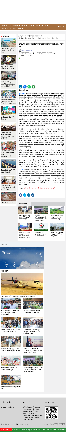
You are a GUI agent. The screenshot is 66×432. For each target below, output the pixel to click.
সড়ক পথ (23, 25)
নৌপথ (36, 25)
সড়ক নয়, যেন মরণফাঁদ (7, 202)
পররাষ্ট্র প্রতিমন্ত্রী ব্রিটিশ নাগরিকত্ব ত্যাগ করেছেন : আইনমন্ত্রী (10, 330)
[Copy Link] (33, 86)
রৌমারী (21, 170)
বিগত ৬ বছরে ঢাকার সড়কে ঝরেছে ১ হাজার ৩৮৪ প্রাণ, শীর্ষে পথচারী (8, 66)
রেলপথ (30, 25)
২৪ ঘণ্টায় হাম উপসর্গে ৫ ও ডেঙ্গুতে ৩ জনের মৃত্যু (9, 369)
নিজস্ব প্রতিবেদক (27, 50)
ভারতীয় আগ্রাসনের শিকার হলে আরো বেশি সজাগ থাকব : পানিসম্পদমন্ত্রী (10, 312)
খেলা (10, 28)
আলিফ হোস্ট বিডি (59, 424)
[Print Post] (20, 86)
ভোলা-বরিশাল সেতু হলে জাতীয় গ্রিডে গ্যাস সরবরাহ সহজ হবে (8, 171)
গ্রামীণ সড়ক (30, 36)
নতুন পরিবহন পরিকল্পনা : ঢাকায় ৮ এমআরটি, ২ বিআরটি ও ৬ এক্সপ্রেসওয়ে (8, 101)
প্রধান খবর (8, 25)
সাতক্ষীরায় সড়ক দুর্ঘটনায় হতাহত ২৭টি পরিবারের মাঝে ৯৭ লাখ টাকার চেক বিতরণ (41, 218)
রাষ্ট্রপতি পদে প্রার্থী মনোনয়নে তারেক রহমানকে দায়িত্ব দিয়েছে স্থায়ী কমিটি (7, 135)
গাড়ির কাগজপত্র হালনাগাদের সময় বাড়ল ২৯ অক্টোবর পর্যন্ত (41, 234)
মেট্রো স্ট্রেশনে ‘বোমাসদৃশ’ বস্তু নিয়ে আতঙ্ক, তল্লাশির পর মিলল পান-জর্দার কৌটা (8, 84)
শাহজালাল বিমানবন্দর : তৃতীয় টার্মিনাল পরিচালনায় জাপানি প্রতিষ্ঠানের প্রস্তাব (32, 331)
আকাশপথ (44, 25)
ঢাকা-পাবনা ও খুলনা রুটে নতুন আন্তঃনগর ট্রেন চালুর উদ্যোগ (8, 50)
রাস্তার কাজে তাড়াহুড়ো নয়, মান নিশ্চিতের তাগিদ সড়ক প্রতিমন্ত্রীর (25, 217)
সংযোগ (22, 36)
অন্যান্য (19, 28)
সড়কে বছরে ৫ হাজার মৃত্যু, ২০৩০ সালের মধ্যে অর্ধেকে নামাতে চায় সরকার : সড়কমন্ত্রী (24, 235)
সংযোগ (3, 25)
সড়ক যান (4, 28)
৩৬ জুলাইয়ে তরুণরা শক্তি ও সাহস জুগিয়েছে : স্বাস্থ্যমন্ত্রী (32, 311)
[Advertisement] (33, 12)
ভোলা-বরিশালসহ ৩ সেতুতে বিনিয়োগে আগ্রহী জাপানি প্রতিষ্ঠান (8, 187)
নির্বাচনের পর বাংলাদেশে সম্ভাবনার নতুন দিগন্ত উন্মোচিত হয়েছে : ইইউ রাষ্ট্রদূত (33, 350)
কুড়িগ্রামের (22, 94)
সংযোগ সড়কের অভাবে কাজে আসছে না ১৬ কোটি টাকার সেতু (57, 217)
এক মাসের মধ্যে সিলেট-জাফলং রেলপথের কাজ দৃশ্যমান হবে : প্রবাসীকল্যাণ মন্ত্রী (8, 153)
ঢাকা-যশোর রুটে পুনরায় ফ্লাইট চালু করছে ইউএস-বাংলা (18, 296)
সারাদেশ (14, 28)
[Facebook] (20, 195)
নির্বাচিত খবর (15, 25)
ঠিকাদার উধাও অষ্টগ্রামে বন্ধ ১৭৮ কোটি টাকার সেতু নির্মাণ (57, 234)
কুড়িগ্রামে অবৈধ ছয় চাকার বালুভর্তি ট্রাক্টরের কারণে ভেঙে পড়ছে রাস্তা (38, 38)
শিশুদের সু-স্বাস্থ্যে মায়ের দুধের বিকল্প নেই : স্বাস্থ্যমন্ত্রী (7, 118)
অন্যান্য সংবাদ (23, 204)
